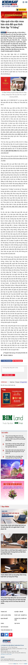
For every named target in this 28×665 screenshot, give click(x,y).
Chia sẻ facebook (7, 361)
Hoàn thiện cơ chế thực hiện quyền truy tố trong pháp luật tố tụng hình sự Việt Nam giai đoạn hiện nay (14, 445)
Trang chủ (4, 611)
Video (2, 623)
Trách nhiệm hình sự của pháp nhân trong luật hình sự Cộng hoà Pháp (13, 457)
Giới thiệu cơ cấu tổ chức (6, 654)
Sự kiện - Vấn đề (18, 611)
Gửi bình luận (8, 375)
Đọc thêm (5, 506)
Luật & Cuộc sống (6, 615)
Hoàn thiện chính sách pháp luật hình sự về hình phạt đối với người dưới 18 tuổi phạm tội (14, 451)
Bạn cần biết (4, 618)
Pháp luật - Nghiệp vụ (20, 615)
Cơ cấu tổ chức (22, 9)
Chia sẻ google (18, 361)
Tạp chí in (17, 623)
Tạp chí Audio (4, 627)
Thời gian (17, 382)
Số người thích (23, 382)
